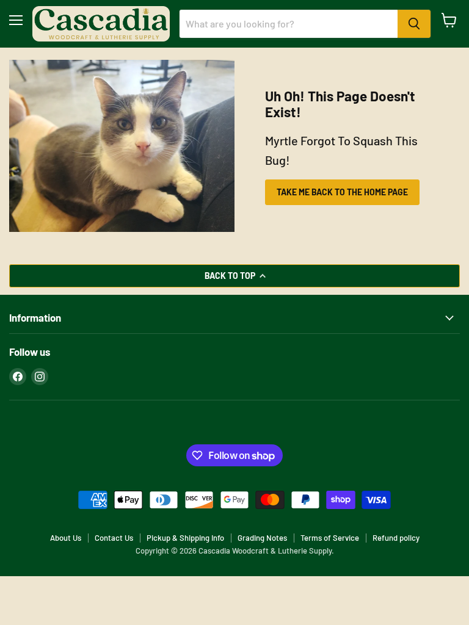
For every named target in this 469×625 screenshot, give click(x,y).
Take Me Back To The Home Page (342, 192)
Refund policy (396, 538)
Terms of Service (329, 538)
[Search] (414, 24)
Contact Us (114, 538)
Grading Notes (262, 538)
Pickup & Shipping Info (185, 538)
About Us (65, 538)
